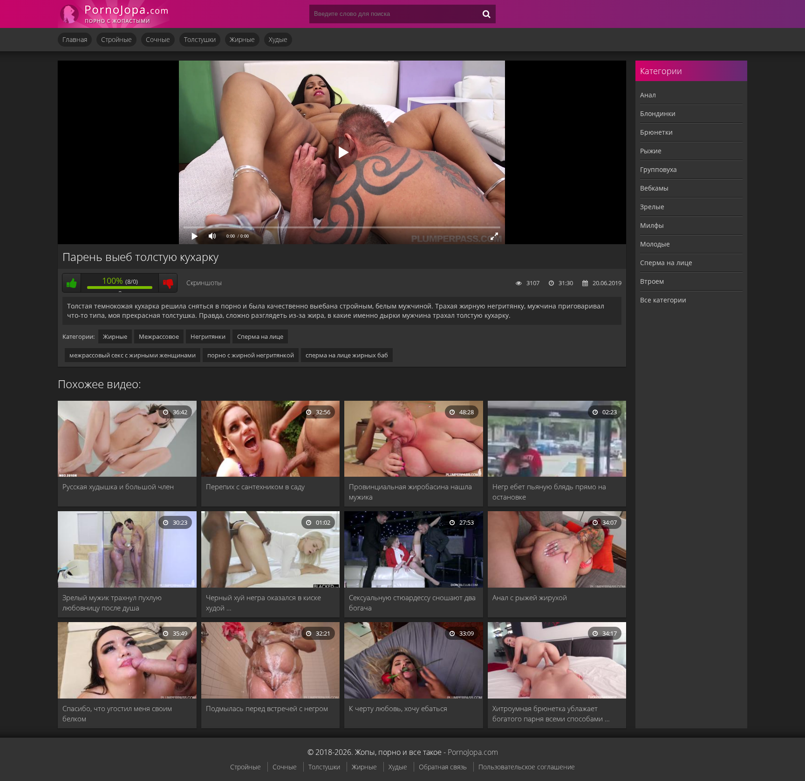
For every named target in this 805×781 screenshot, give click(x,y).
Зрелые (652, 206)
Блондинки (657, 113)
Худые (278, 39)
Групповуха (658, 169)
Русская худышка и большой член (118, 486)
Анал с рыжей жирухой (529, 597)
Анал (648, 94)
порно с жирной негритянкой (250, 355)
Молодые (655, 244)
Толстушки (200, 39)
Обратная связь (443, 766)
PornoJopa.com (473, 752)
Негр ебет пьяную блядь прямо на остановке (549, 491)
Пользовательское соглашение (526, 766)
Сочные (158, 39)
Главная (74, 39)
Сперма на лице (260, 336)
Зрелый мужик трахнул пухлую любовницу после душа (112, 602)
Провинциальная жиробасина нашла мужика (410, 491)
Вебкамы (654, 188)
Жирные (242, 39)
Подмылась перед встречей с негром (267, 708)
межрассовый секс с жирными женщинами (132, 355)
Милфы (652, 225)
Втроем (652, 281)
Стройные (116, 39)
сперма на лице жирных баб (347, 355)
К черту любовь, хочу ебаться (398, 708)
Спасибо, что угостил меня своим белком (117, 713)
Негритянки (208, 336)
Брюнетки (656, 132)
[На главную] (114, 14)
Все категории (663, 299)
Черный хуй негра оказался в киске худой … (263, 602)
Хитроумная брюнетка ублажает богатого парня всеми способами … (551, 713)
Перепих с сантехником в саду (255, 486)
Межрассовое (159, 336)
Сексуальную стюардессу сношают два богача (412, 602)
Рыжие (651, 150)
